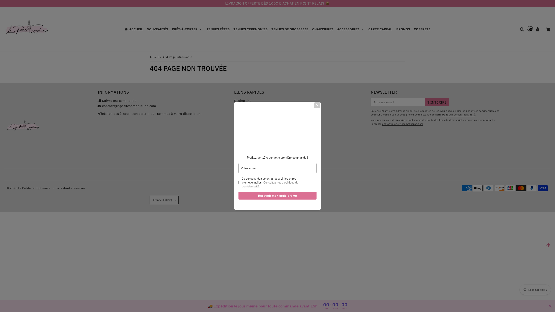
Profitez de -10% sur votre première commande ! (277, 157)
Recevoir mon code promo (277, 195)
